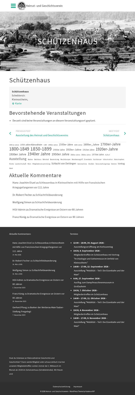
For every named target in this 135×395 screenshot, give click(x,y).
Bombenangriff (77, 159)
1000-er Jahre (14, 145)
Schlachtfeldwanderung (49, 194)
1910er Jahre (88, 149)
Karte (17, 103)
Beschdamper (65, 159)
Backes (30, 159)
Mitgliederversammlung (41, 164)
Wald (11, 168)
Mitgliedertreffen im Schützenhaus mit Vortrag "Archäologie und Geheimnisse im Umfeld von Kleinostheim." (96, 258)
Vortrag (121, 163)
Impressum (77, 386)
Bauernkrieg (54, 159)
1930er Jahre (17, 154)
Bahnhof (46, 159)
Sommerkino (82, 164)
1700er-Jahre (110, 144)
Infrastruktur (108, 159)
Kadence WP (90, 391)
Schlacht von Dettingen (64, 163)
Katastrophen (119, 159)
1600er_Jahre (91, 144)
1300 (45, 145)
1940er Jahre (38, 154)
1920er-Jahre (107, 149)
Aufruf (107, 155)
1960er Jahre (86, 155)
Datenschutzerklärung (61, 386)
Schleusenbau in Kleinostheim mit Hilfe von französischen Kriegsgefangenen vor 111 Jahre (38, 247)
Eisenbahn (88, 159)
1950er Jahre (60, 154)
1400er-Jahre (53, 145)
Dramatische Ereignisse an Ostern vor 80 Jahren (56, 209)
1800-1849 (19, 149)
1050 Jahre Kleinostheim (31, 144)
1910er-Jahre (73, 149)
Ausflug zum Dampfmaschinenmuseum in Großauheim (94, 284)
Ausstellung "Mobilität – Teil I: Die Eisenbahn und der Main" (99, 272)
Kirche (11, 164)
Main (29, 164)
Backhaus (37, 159)
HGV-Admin (19, 209)
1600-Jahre (78, 145)
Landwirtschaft (20, 164)
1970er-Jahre (98, 154)
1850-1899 (41, 149)
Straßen (91, 164)
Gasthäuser (97, 159)
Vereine (114, 164)
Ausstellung (18, 159)
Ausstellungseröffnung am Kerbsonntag (93, 246)
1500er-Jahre (66, 144)
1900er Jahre (59, 149)
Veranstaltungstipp (102, 164)
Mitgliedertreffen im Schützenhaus (91, 294)
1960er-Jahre (75, 155)
